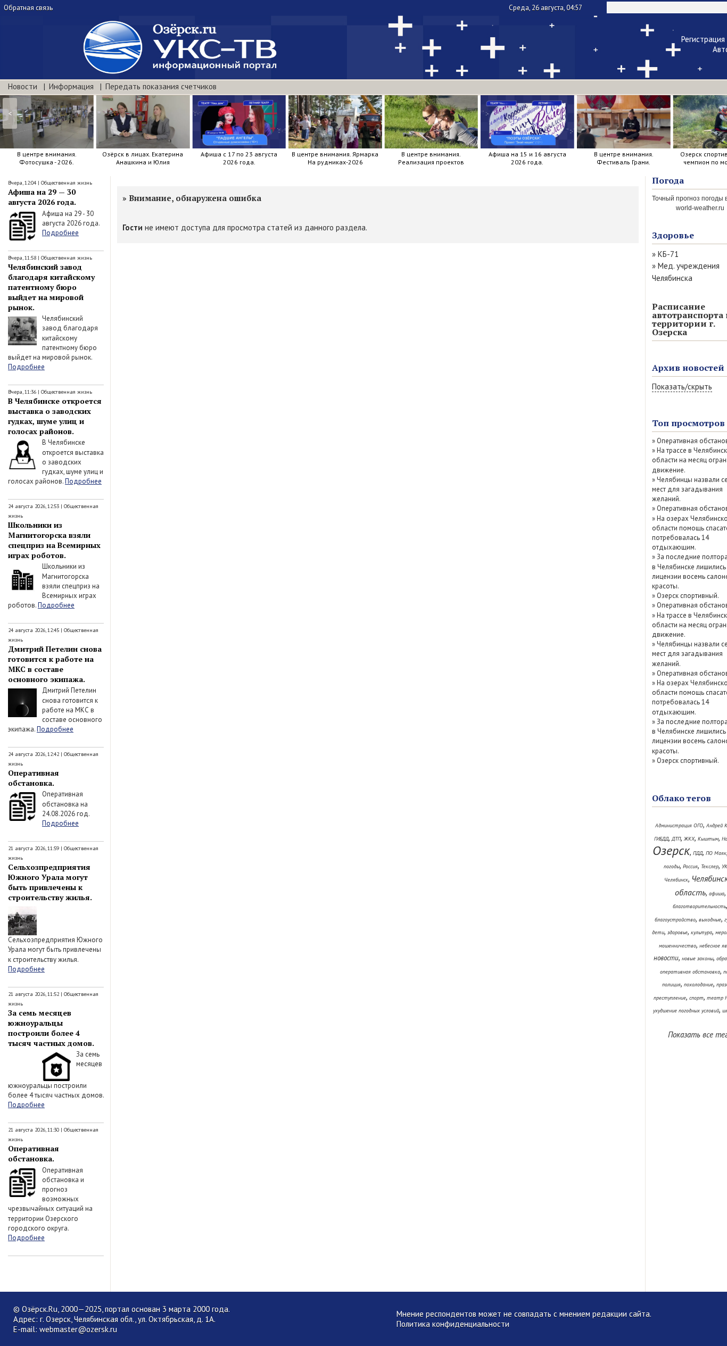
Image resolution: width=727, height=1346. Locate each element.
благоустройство (675, 919)
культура (701, 932)
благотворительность (699, 906)
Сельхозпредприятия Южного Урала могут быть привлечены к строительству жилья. (50, 882)
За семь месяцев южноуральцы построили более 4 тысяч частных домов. (51, 1028)
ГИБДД (661, 838)
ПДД (698, 853)
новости (666, 957)
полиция (671, 984)
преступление (670, 997)
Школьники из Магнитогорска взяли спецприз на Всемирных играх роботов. (54, 540)
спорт (696, 997)
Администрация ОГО (679, 825)
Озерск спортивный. (688, 595)
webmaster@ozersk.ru (78, 1329)
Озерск (671, 850)
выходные (710, 919)
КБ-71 (668, 254)
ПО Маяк (716, 853)
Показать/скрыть (682, 386)
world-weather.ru (700, 208)
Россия (690, 866)
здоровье (677, 932)
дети (658, 932)
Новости (22, 86)
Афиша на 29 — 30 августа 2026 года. (42, 197)
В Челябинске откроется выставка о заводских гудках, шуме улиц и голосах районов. (55, 416)
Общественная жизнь (66, 182)
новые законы (697, 958)
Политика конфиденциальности (452, 1324)
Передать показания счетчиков (161, 86)
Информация (71, 86)
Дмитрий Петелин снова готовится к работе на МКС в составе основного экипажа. (55, 664)
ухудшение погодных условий (686, 1010)
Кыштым (708, 838)
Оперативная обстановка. (33, 778)
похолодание (698, 984)
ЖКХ (689, 838)
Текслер (709, 866)
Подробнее (60, 232)
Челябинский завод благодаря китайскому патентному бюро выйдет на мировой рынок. (51, 287)
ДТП (676, 838)
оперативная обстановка (690, 971)
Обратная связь (28, 7)
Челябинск (676, 879)
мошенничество (677, 945)
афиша (716, 893)
